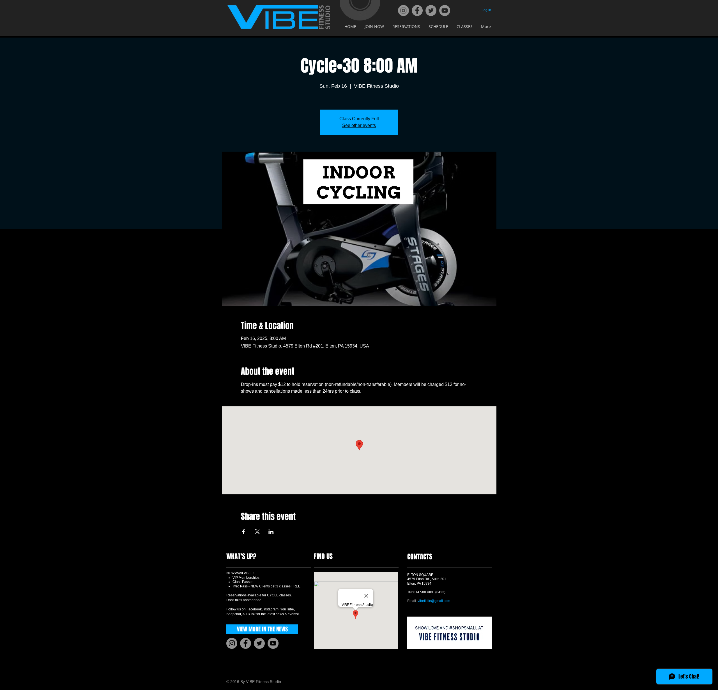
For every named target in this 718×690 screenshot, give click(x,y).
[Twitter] (430, 10)
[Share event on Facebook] (243, 531)
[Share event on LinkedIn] (271, 531)
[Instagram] (403, 10)
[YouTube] (444, 10)
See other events (359, 125)
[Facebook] (417, 10)
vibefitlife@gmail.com (434, 601)
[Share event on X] (257, 531)
